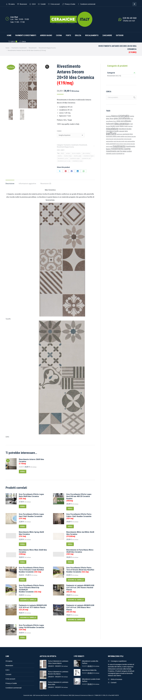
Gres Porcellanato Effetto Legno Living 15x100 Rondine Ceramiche (31, 627)
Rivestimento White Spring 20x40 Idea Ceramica (31, 534)
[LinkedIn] (77, 171)
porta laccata (109, 139)
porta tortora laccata (129, 144)
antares (68, 153)
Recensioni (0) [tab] (45, 184)
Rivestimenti (83, 145)
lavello (117, 126)
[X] (59, 171)
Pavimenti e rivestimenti (71, 145)
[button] (47, 67)
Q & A (7, 670)
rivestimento (119, 146)
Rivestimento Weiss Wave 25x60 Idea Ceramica (33, 552)
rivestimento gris (86, 158)
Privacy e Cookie (11, 683)
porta (122, 136)
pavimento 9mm (128, 134)
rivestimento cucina (63, 158)
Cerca (134, 97)
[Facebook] (71, 171)
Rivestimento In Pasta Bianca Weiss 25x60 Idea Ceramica (79, 552)
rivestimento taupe (78, 161)
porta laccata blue (119, 139)
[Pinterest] (65, 171)
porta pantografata (129, 141)
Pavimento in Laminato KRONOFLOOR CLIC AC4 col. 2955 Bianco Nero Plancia (80, 608)
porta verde (109, 146)
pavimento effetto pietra (113, 136)
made (126, 126)
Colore (59, 131)
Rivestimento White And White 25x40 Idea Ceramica (80, 534)
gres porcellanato (122, 118)
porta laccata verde (118, 141)
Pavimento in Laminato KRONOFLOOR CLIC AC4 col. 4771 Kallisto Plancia (33, 607)
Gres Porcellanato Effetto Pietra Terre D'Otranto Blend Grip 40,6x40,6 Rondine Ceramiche (80, 570)
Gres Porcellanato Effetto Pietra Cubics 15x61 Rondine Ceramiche (78, 516)
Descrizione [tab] (10, 184)
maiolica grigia (78, 155)
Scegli (22, 471)
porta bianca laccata (130, 136)
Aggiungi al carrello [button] (76, 580)
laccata (108, 126)
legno (122, 126)
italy (131, 124)
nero (126, 131)
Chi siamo (9, 661)
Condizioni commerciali (13, 688)
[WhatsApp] (83, 171)
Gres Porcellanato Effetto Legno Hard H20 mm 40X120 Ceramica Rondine (78, 497)
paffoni (111, 133)
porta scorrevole (111, 144)
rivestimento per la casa (64, 161)
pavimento (119, 134)
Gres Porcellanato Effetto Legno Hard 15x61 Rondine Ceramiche (31, 516)
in (129, 124)
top (123, 153)
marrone (130, 126)
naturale (121, 131)
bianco (114, 116)
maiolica (60, 155)
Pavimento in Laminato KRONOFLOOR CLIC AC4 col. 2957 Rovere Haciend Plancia (80, 588)
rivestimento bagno (89, 155)
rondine (129, 151)
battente (108, 116)
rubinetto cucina (111, 153)
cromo (132, 116)
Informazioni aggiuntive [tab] (27, 184)
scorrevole (119, 153)
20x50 (62, 153)
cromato (123, 115)
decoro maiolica (76, 153)
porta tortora (119, 144)
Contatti (8, 674)
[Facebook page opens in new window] (134, 4)
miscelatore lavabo (124, 129)
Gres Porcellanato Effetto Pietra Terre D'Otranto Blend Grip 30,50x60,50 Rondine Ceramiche (31, 588)
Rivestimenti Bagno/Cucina (65, 147)
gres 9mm (109, 119)
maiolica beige (68, 155)
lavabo (112, 126)
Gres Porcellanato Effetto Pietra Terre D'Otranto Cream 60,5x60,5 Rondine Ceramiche (31, 570)
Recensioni (9, 665)
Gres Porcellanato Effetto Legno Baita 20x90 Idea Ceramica (31, 496)
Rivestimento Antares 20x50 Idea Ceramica (31, 461)
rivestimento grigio (75, 158)
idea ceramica (86, 153)
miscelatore (112, 128)
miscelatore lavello (112, 131)
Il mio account (10, 679)
